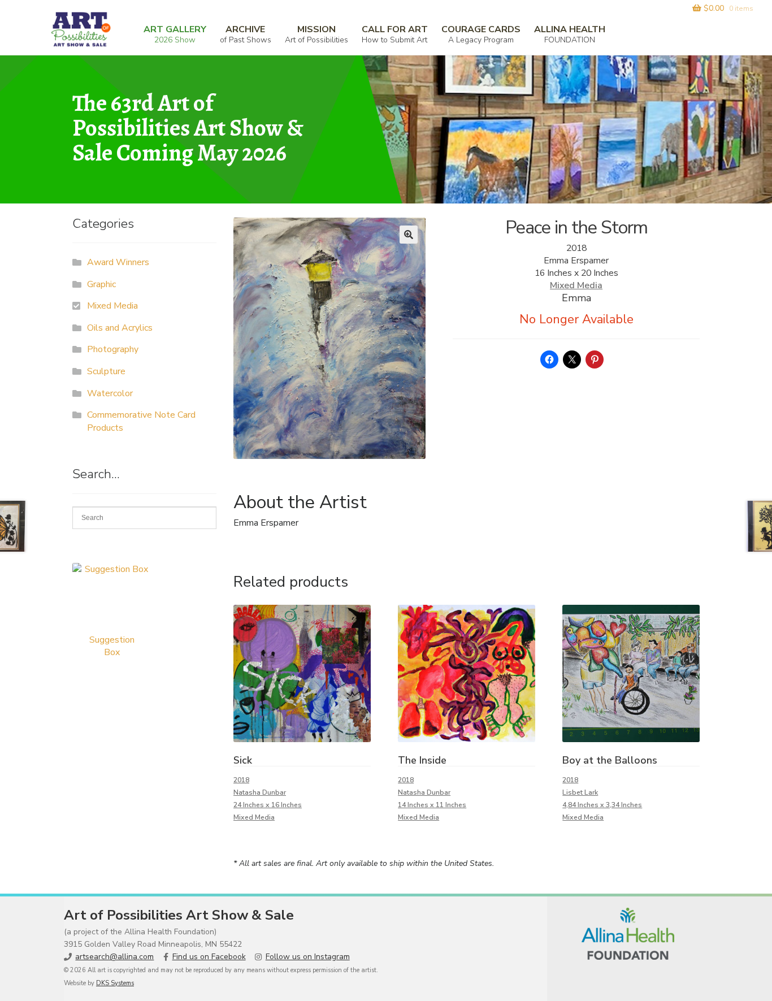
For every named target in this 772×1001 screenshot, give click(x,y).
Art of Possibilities (316, 34)
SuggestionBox (112, 646)
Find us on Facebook (209, 956)
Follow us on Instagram (308, 956)
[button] (409, 235)
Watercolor (110, 393)
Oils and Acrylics (120, 328)
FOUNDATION (569, 34)
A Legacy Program (481, 34)
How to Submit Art (395, 34)
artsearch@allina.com (114, 956)
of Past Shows (245, 34)
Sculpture (106, 371)
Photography (112, 349)
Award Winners (118, 262)
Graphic (101, 284)
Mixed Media (576, 285)
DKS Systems (115, 983)
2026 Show (175, 34)
